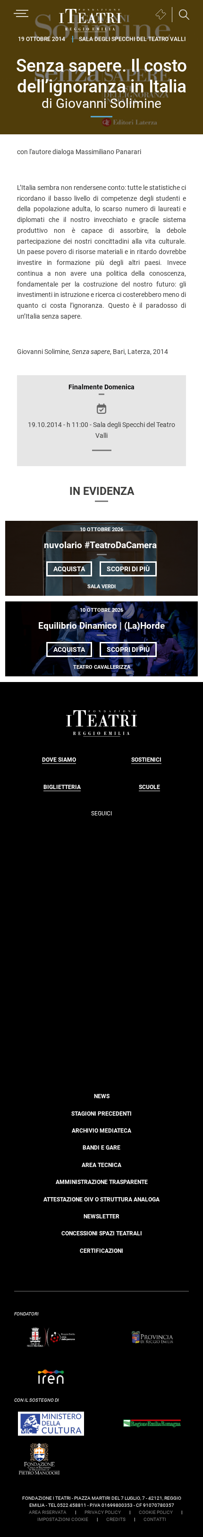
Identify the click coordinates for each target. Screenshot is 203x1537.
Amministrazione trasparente (102, 1182)
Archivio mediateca (101, 1130)
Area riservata (48, 1512)
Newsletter (101, 1216)
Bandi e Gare (101, 1147)
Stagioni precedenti (101, 1113)
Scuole (149, 787)
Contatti (155, 1519)
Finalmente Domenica (101, 387)
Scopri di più (132, 570)
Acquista (69, 569)
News (102, 1096)
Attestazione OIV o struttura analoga (101, 1199)
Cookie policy (156, 1512)
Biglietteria (62, 787)
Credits (116, 1519)
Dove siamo (59, 759)
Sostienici (146, 759)
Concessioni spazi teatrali (101, 1233)
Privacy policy (103, 1512)
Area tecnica (101, 1165)
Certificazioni (101, 1251)
